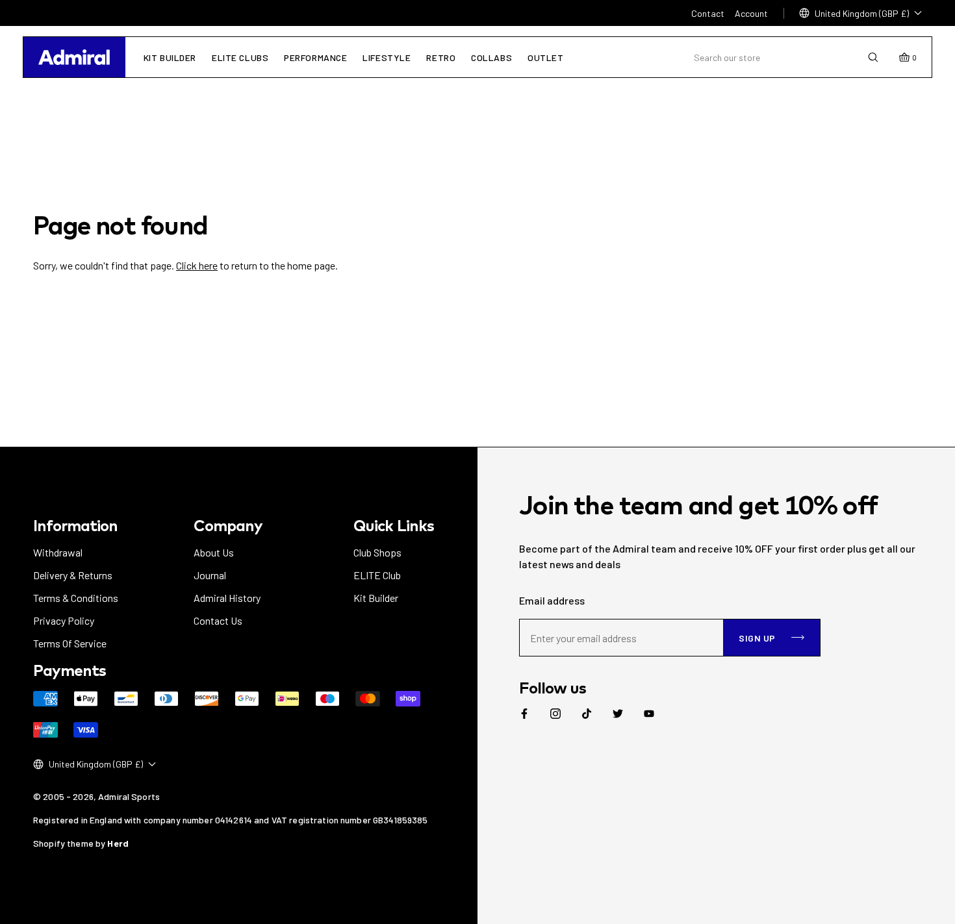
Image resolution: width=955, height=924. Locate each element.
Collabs (491, 57)
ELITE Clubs (240, 57)
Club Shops (377, 552)
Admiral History (227, 598)
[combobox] (780, 57)
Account (751, 13)
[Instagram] (555, 713)
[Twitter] (618, 713)
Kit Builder (170, 57)
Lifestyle (387, 57)
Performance (315, 57)
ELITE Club (377, 575)
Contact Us (218, 620)
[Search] (873, 57)
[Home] (74, 57)
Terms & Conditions (75, 598)
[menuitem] (524, 713)
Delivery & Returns (72, 575)
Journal (210, 575)
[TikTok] (586, 713)
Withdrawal (58, 552)
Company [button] (228, 525)
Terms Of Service (70, 643)
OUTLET (545, 57)
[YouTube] (649, 713)
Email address (552, 600)
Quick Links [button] (393, 525)
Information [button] (75, 525)
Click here (197, 265)
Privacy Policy (63, 620)
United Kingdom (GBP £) (862, 13)
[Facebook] (524, 713)
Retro (440, 57)
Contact (707, 13)
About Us (214, 552)
